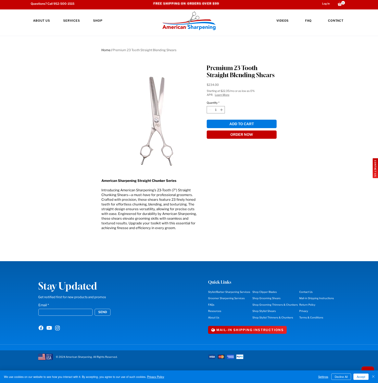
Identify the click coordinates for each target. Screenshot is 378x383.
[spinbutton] (215, 109)
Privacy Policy (155, 377)
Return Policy (307, 304)
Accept (361, 377)
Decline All (341, 377)
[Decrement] (209, 109)
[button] (71, 20)
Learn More (222, 94)
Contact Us (306, 291)
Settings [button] (323, 377)
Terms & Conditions (311, 317)
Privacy (303, 311)
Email (42, 305)
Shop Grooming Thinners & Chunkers (275, 304)
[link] (341, 3)
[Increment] (221, 109)
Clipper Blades (264, 291)
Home (105, 50)
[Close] (373, 377)
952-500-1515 (63, 4)
